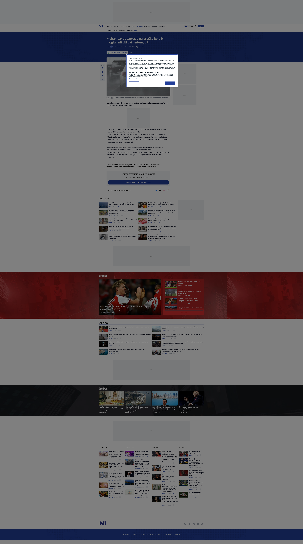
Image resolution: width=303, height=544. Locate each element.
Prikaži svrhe (134, 83)
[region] (152, 70)
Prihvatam (169, 83)
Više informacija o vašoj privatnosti (150, 70)
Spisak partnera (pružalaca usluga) (137, 78)
